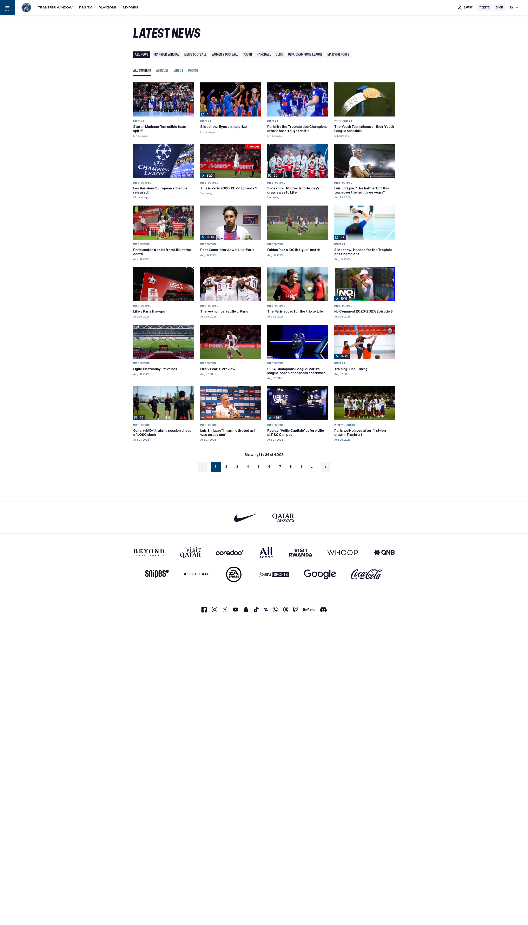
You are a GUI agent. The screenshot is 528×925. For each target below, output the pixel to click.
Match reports (338, 54)
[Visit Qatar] (190, 552)
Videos (178, 70)
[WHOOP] (343, 552)
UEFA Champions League (305, 54)
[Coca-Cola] (367, 574)
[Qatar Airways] (283, 517)
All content (142, 70)
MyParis (130, 7)
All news (141, 54)
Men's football (195, 54)
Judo (279, 54)
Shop (499, 7)
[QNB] (384, 552)
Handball (264, 54)
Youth (247, 54)
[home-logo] (26, 7)
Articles (162, 70)
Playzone (107, 7)
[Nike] (245, 517)
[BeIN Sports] (274, 574)
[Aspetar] (196, 574)
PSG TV (85, 7)
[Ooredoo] (229, 552)
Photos (193, 70)
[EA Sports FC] (233, 574)
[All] (266, 552)
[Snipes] (157, 574)
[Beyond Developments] (149, 552)
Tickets (484, 7)
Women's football (225, 54)
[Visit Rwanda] (300, 552)
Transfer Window (55, 7)
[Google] (320, 574)
